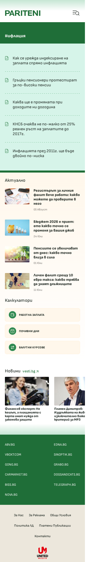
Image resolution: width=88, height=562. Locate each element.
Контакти (43, 536)
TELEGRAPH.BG (65, 485)
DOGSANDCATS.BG (67, 475)
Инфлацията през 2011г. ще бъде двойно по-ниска (43, 153)
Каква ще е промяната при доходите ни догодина (37, 104)
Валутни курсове (32, 347)
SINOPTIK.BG (63, 455)
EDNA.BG (60, 445)
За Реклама (37, 515)
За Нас (19, 515)
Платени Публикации (55, 526)
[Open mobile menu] (76, 13)
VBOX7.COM (13, 455)
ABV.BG (10, 445)
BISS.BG (10, 485)
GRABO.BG (61, 465)
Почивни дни (29, 331)
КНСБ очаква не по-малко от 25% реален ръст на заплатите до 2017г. (44, 129)
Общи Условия (60, 515)
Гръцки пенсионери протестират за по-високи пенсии (45, 82)
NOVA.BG (11, 495)
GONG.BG (11, 465)
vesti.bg (29, 371)
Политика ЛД (24, 526)
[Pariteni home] (22, 13)
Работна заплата (31, 315)
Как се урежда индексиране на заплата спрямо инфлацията (40, 61)
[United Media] (42, 553)
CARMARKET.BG (16, 475)
